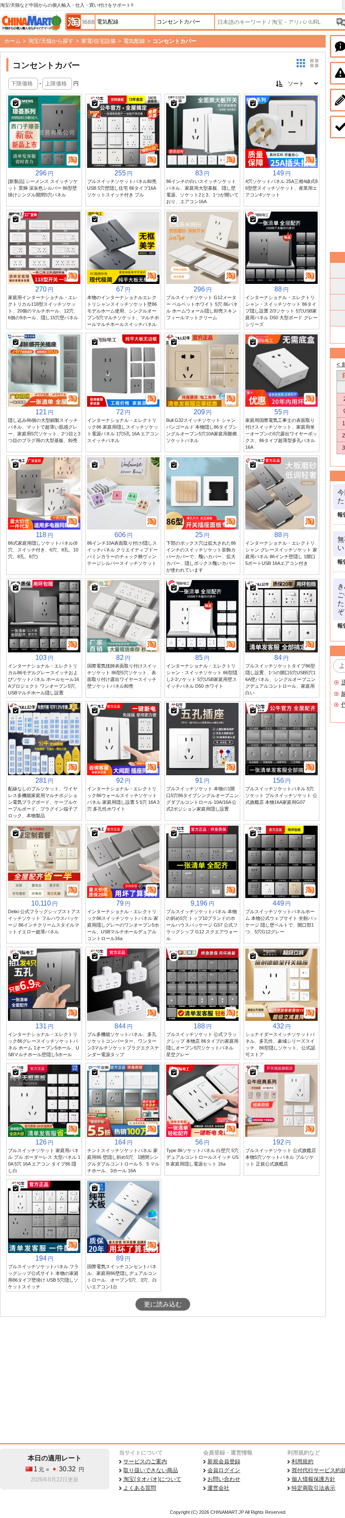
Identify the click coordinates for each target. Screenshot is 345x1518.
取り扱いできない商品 (150, 1470)
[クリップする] (16, 103)
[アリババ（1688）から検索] (88, 22)
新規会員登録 (223, 1461)
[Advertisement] (163, 1380)
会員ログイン (223, 1470)
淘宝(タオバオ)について (152, 1479)
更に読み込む (163, 1304)
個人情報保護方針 (313, 1479)
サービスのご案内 (145, 1461)
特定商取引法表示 (313, 1488)
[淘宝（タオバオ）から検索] (73, 22)
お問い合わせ (223, 1479)
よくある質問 (139, 1488)
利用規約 (302, 1461)
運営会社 (218, 1488)
